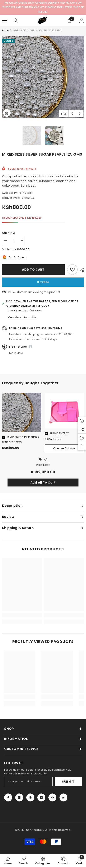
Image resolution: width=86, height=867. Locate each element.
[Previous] (72, 113)
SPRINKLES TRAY (59, 433)
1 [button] (40, 459)
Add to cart (33, 269)
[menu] (4, 20)
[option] (43, 77)
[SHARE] (81, 270)
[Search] (15, 20)
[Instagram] (19, 797)
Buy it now (43, 282)
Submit (68, 781)
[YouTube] (52, 797)
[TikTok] (41, 797)
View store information (22, 317)
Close (82, 7)
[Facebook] (8, 797)
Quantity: (8, 233)
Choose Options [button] (64, 448)
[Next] (79, 113)
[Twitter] (63, 797)
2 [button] (45, 459)
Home (5, 30)
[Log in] (81, 20)
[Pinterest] (30, 797)
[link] (22, 615)
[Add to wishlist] (72, 269)
